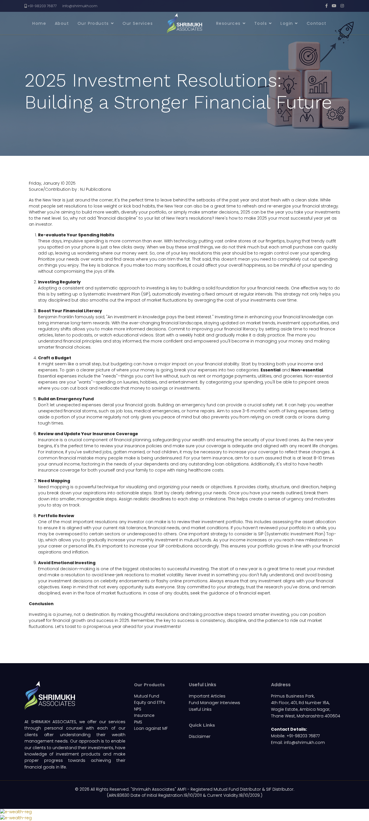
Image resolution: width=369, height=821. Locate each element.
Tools (260, 23)
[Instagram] (342, 6)
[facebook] (326, 6)
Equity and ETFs (149, 702)
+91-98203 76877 (42, 5)
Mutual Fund (146, 696)
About (62, 23)
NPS (137, 709)
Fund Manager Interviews (214, 703)
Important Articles (207, 696)
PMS (138, 722)
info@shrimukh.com (79, 5)
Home (39, 23)
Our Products (93, 23)
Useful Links (200, 709)
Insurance (144, 715)
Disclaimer (199, 736)
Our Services (138, 23)
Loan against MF (151, 728)
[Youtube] (334, 6)
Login (286, 23)
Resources (228, 23)
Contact (317, 23)
